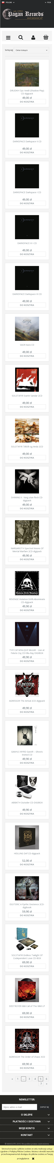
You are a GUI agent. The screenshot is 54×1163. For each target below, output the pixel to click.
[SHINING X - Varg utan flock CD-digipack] (27, 481)
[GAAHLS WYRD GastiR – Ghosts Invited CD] (27, 736)
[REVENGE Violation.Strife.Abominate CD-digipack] (27, 583)
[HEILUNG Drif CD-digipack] (27, 837)
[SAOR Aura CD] (27, 329)
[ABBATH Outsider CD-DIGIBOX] (27, 786)
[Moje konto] (33, 37)
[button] (8, 37)
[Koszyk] (46, 37)
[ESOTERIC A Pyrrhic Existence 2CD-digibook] (27, 888)
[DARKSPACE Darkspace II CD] (27, 125)
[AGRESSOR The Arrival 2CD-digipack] (27, 685)
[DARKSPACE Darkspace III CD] (27, 278)
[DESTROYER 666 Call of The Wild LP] (27, 990)
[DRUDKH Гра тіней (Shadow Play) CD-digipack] (27, 74)
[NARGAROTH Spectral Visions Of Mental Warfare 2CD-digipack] (27, 532)
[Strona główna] (25, 14)
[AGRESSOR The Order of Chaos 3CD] (27, 1041)
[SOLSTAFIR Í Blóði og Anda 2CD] (27, 430)
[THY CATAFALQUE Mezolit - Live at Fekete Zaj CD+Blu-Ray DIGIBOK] (27, 634)
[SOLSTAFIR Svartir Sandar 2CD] (27, 380)
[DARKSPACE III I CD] (27, 227)
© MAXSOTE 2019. (13, 1143)
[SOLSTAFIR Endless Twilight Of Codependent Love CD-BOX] (27, 939)
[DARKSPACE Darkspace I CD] (27, 176)
